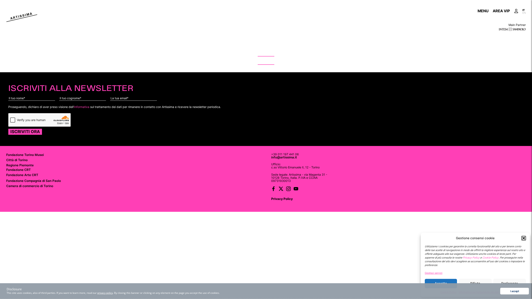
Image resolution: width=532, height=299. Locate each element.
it (523, 10)
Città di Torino (17, 160)
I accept (514, 291)
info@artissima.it (284, 157)
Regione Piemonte (20, 165)
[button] (524, 238)
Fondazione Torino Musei (25, 155)
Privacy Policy (282, 199)
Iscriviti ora (25, 131)
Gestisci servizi (433, 272)
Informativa (81, 107)
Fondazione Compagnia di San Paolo (33, 181)
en (524, 12)
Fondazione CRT (18, 170)
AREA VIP (501, 11)
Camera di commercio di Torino (29, 186)
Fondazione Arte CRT (22, 175)
